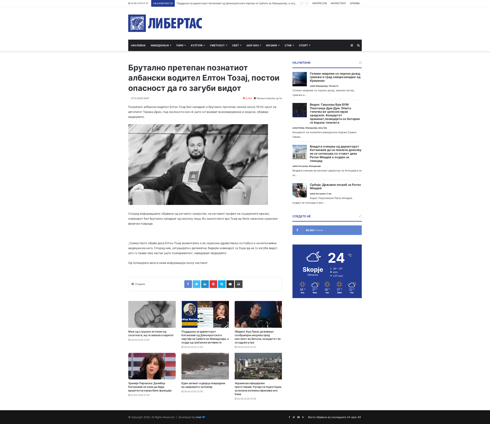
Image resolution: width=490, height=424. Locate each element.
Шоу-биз (253, 45)
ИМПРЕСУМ (319, 3)
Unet (199, 417)
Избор (301, 128)
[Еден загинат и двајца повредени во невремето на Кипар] (205, 366)
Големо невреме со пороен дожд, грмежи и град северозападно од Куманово (335, 77)
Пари (179, 45)
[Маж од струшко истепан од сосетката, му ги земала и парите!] (152, 314)
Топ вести (333, 86)
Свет (235, 45)
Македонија (160, 45)
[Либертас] (165, 23)
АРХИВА (355, 3)
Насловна (138, 45)
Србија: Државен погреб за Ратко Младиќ (335, 186)
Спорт (303, 45)
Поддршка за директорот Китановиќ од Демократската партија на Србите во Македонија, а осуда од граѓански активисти (252, 3)
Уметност (217, 45)
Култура (197, 45)
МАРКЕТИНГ (338, 3)
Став (288, 45)
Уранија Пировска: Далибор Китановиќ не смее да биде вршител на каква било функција (150, 387)
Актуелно (303, 166)
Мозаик (271, 45)
